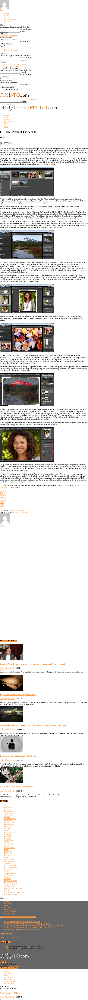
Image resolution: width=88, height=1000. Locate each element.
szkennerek (8, 853)
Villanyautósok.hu (29, 917)
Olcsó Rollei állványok (19, 512)
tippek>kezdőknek (10, 867)
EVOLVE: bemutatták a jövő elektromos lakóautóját (22, 922)
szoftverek (7, 855)
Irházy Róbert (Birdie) (7, 668)
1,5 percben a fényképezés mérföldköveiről (18, 756)
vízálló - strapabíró (10, 883)
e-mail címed (24, 42)
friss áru (7, 828)
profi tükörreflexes (10, 894)
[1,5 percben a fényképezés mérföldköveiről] (11, 752)
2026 (6, 946)
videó (6, 871)
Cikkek (6, 17)
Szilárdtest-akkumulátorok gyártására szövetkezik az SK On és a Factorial (29, 927)
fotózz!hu (7, 826)
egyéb (6, 127)
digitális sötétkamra (10, 813)
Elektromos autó (6, 934)
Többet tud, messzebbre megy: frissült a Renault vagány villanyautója (27, 924)
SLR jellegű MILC (10, 886)
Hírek (6, 15)
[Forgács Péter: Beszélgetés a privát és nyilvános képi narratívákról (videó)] (11, 660)
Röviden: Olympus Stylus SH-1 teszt (20, 510)
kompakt (7, 877)
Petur (2, 139)
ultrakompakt (8, 875)
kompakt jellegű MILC (12, 884)
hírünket (51, 164)
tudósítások (8, 869)
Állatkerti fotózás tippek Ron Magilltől (17, 787)
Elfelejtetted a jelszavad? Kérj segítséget (13, 64)
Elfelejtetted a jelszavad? (8, 36)
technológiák (8, 859)
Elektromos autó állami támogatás (12, 938)
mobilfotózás (8, 840)
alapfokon (7, 807)
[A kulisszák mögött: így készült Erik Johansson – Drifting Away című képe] (11, 721)
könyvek (7, 838)
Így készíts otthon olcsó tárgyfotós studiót (18, 694)
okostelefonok (9, 844)
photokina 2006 (9, 848)
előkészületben (9, 815)
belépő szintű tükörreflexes (13, 888)
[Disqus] (44, 555)
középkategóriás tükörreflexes (14, 892)
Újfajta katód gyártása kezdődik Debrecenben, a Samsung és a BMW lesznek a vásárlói (34, 925)
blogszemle (8, 811)
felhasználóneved (26, 29)
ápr (19, 948)
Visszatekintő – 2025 (9, 993)
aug (29, 946)
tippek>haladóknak (10, 865)
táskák (6, 857)
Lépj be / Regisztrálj (11, 50)
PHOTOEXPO (9, 909)
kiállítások (7, 834)
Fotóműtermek (9, 913)
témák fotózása (9, 861)
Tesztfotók (7, 863)
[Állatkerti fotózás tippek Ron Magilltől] (11, 782)
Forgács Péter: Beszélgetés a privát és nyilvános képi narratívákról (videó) (32, 664)
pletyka (6, 850)
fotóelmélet (8, 821)
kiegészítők (8, 836)
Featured (7, 817)
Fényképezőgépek (10, 19)
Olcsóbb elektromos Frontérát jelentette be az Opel (21, 929)
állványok (7, 809)
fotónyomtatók (9, 823)
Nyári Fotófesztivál (10, 911)
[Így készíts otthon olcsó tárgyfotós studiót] (11, 690)
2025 (6, 948)
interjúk (6, 830)
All (5, 805)
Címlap (6, 14)
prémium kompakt (10, 881)
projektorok (8, 852)
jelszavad (23, 31)
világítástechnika (10, 873)
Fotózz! (6, 21)
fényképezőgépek (10, 819)
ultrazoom (7, 879)
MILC (6, 905)
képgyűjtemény (9, 832)
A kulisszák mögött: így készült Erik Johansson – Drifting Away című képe (33, 725)
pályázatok (8, 846)
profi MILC (8, 890)
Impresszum (8, 903)
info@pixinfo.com (14, 966)
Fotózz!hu (7, 907)
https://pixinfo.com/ (6, 527)
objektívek (7, 842)
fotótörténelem (9, 824)
